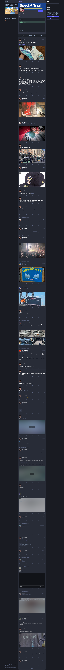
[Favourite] (32, 61)
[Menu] (44, 11)
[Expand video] (42, 586)
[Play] (20, 586)
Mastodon (11, 5)
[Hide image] (20, 46)
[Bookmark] (38, 61)
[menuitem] (32, 580)
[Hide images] (20, 331)
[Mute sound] (22, 586)
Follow (40, 10)
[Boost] (26, 61)
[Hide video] (41, 586)
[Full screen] (43, 586)
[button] (32, 473)
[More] (44, 61)
